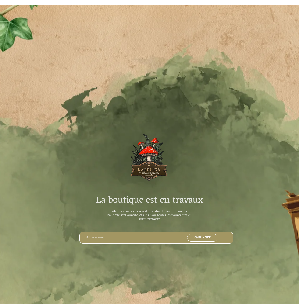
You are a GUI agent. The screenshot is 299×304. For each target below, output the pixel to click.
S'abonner (202, 237)
